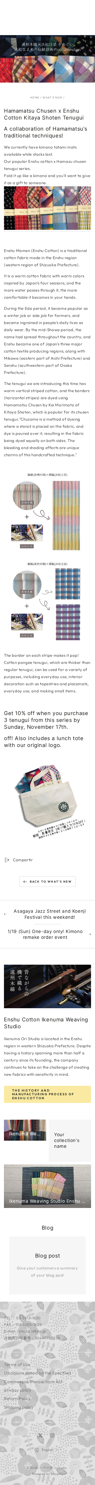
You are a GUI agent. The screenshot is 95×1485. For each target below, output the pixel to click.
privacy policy (17, 1390)
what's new (52, 97)
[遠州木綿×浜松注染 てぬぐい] (47, 228)
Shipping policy (19, 1407)
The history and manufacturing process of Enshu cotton (43, 1094)
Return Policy (17, 1398)
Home (34, 97)
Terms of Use (17, 1364)
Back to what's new (51, 881)
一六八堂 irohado (54, 1468)
